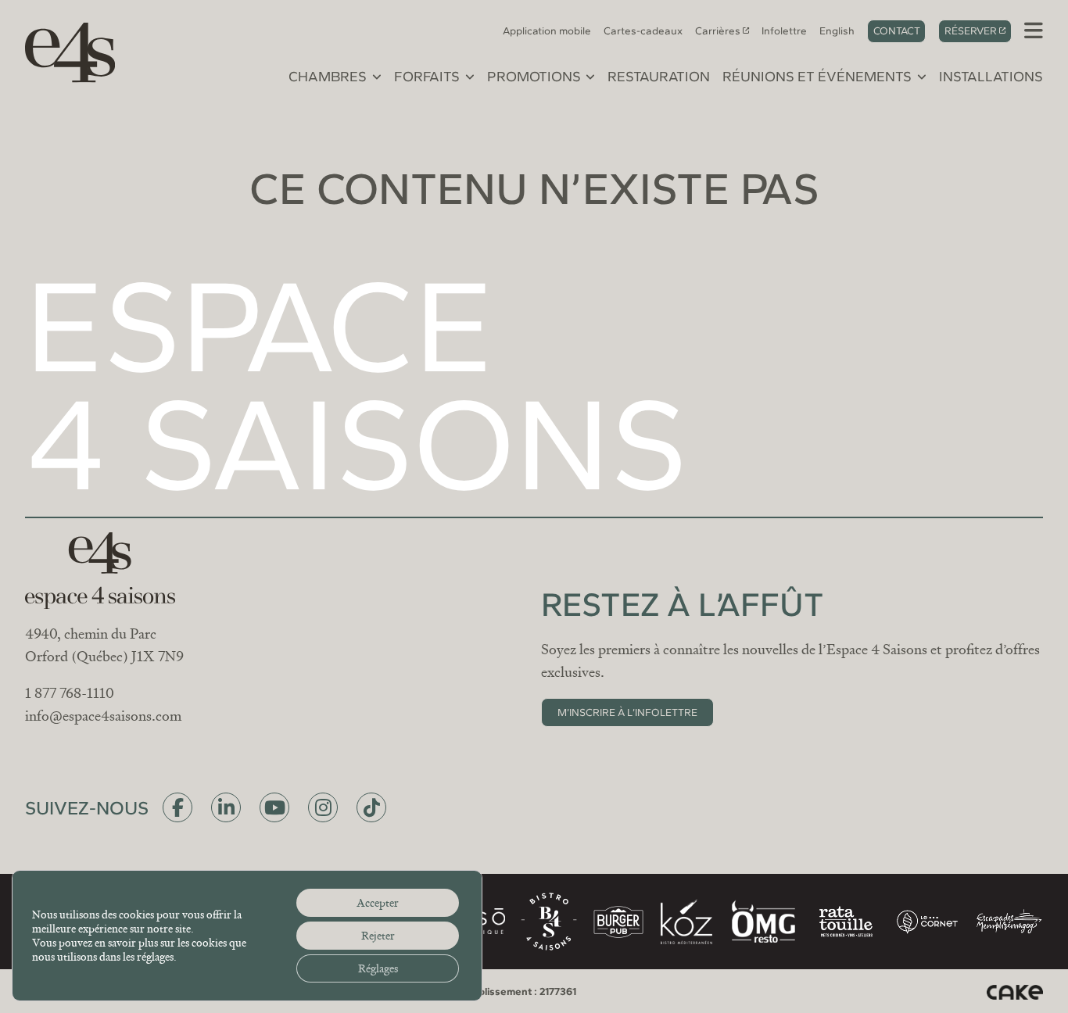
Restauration (658, 77)
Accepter (378, 903)
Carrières (717, 30)
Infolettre (784, 30)
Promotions (534, 77)
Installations (991, 77)
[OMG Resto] (763, 921)
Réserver (970, 30)
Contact (896, 30)
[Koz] (686, 921)
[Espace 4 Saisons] (62, 50)
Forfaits (427, 77)
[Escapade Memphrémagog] (1008, 921)
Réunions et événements (817, 77)
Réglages (378, 968)
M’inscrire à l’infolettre (627, 712)
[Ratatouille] (846, 921)
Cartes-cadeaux (643, 30)
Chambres (328, 77)
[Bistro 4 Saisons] (549, 921)
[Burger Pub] (618, 922)
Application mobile (547, 30)
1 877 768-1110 (69, 693)
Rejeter (378, 936)
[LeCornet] (927, 921)
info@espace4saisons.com (103, 716)
